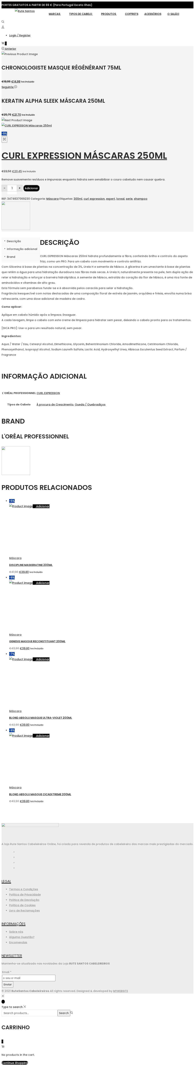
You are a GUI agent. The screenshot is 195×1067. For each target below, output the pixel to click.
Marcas (55, 14)
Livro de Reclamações (24, 910)
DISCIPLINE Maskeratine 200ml (31, 565)
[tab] (21, 241)
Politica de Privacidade (25, 894)
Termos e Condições (23, 889)
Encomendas (18, 942)
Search (64, 1013)
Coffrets (131, 14)
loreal (120, 199)
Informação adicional (21, 249)
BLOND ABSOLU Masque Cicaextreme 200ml (40, 794)
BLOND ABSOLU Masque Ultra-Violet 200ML (40, 718)
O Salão (173, 14)
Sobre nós (16, 932)
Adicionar (31, 188)
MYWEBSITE (120, 991)
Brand (10, 257)
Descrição (13, 241)
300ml (78, 199)
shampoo (140, 199)
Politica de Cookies (22, 905)
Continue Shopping (15, 1063)
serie (129, 199)
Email (6, 972)
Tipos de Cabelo (81, 14)
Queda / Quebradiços (90, 404)
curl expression (94, 199)
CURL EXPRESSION (48, 393)
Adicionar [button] (43, 506)
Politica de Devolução (24, 900)
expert (110, 199)
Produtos (109, 14)
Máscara (52, 199)
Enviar (8, 984)
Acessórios (152, 14)
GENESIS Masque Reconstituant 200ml (37, 641)
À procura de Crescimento (55, 404)
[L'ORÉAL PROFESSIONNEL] (16, 229)
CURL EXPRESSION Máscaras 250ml (84, 155)
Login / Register (20, 35)
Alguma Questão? (21, 937)
